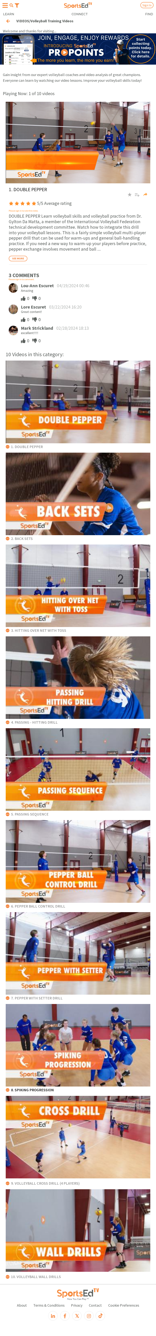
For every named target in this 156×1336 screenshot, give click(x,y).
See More (18, 258)
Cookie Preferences (123, 1305)
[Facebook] (65, 1316)
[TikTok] (100, 1316)
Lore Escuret (33, 307)
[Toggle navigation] (17, 5)
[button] (135, 196)
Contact (95, 1305)
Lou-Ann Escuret (37, 286)
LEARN (8, 14)
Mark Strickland (37, 328)
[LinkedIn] (53, 1316)
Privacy (76, 1305)
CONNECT (80, 14)
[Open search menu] (11, 5)
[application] (78, 142)
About (22, 1305)
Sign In (146, 5)
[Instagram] (89, 1316)
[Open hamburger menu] (5, 5)
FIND (149, 14)
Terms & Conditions (48, 1305)
